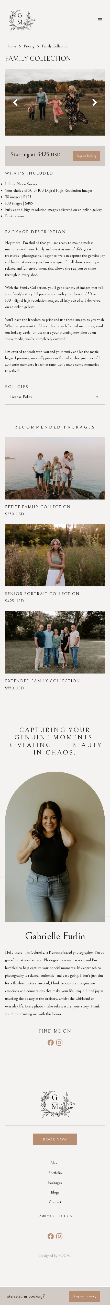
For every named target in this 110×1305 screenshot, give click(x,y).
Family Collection (55, 1216)
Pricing (29, 46)
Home (11, 46)
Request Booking (86, 156)
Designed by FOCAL (55, 1255)
